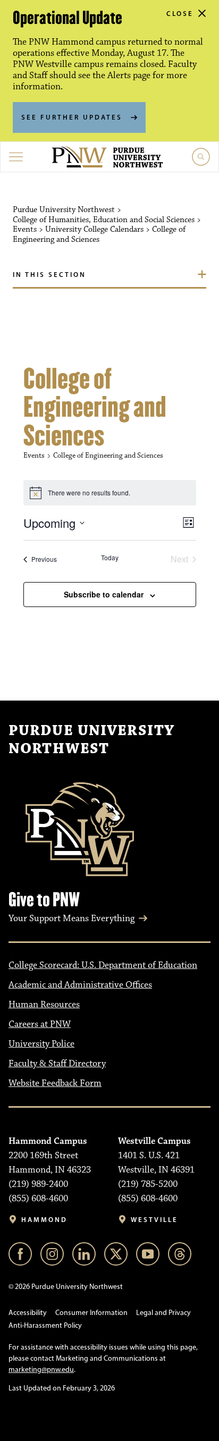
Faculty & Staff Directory (57, 1063)
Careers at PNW (40, 1024)
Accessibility (28, 1312)
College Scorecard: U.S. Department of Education (103, 965)
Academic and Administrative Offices (80, 985)
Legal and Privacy (163, 1312)
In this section (49, 274)
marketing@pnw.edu (41, 1369)
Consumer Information (91, 1312)
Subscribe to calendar (104, 594)
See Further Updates (71, 117)
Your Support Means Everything (71, 918)
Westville (154, 1220)
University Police (41, 1044)
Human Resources (44, 1004)
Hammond (44, 1220)
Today (110, 557)
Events (34, 455)
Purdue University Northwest (91, 740)
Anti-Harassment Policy (45, 1325)
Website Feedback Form (55, 1083)
